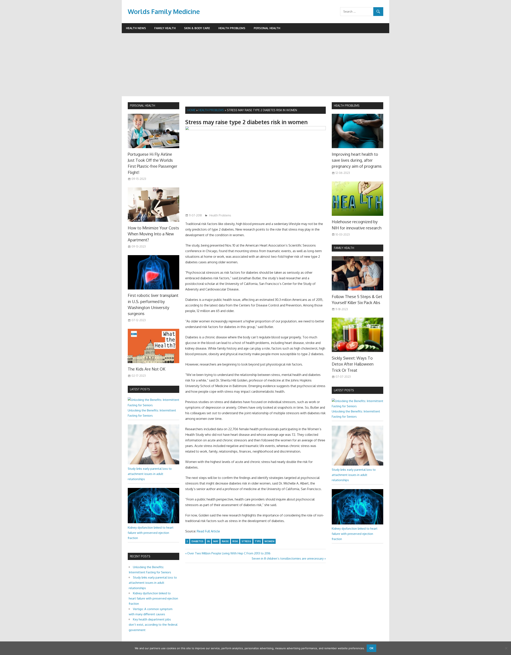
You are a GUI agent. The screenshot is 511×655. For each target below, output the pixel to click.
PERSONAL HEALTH (142, 105)
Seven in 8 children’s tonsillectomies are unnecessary (288, 558)
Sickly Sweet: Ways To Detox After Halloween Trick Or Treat (352, 364)
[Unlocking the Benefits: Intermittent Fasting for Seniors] (153, 405)
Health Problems (231, 28)
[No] (506, 648)
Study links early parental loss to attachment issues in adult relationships (150, 474)
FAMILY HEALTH (344, 248)
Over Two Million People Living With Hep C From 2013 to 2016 (228, 553)
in (208, 541)
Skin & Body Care (197, 28)
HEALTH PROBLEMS (346, 105)
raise (225, 541)
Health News (136, 28)
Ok (371, 648)
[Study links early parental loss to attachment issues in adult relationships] (153, 463)
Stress (246, 541)
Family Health (165, 28)
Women (269, 541)
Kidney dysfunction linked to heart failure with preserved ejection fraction (150, 533)
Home (191, 110)
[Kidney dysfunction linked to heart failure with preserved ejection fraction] (153, 522)
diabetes (197, 541)
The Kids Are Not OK (146, 369)
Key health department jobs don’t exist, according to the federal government (153, 624)
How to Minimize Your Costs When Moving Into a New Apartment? (153, 234)
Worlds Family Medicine (164, 11)
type (258, 541)
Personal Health (267, 28)
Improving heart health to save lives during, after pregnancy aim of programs (357, 160)
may (215, 541)
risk (235, 541)
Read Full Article (208, 531)
